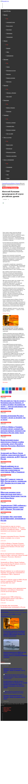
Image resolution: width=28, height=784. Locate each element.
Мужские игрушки (11, 152)
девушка (2, 610)
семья (17, 614)
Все (7, 18)
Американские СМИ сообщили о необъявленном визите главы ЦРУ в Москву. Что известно (13, 507)
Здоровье (5, 115)
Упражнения (9, 37)
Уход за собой (9, 133)
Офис (7, 52)
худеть (10, 616)
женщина (11, 610)
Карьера (8, 48)
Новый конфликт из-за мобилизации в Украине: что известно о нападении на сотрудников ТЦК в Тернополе (13, 469)
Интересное (9, 148)
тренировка (4, 616)
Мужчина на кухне (11, 70)
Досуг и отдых (7, 137)
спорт (19, 614)
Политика (6, 100)
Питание (5, 59)
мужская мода (21, 610)
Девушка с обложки (11, 92)
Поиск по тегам (7, 707)
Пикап (8, 171)
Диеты (8, 66)
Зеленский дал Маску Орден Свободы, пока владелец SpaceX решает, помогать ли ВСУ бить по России (14, 456)
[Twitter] (6, 388)
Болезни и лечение (11, 122)
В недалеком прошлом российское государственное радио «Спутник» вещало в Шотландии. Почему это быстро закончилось (13, 328)
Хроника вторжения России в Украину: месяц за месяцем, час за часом (13, 417)
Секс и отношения (8, 159)
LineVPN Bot (7, 11)
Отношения (9, 167)
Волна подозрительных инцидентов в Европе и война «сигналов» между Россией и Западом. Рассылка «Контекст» (13, 443)
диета (6, 610)
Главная (4, 183)
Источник (5, 382)
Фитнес (5, 15)
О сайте (5, 711)
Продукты (8, 81)
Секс (7, 174)
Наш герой (9, 96)
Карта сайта (6, 708)
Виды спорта (9, 26)
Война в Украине (10, 107)
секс (13, 614)
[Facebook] (3, 388)
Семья (7, 178)
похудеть (20, 612)
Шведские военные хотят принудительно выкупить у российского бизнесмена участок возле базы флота (13, 495)
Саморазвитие (9, 55)
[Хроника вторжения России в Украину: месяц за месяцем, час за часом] (15, 692)
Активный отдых (10, 22)
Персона (5, 85)
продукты (6, 614)
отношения (11, 612)
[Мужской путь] (5, 1)
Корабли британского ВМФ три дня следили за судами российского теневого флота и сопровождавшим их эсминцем (13, 339)
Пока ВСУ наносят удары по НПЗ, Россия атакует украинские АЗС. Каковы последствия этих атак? (14, 482)
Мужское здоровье (10, 130)
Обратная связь (7, 710)
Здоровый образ (10, 126)
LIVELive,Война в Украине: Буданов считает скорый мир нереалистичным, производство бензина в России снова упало (13, 430)
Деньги (5, 41)
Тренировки (9, 33)
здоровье (16, 610)
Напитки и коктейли (11, 156)
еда (7, 610)
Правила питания (10, 78)
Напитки (8, 74)
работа (10, 614)
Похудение (9, 29)
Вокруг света (9, 145)
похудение (16, 612)
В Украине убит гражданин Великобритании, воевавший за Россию (13, 518)
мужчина (5, 612)
